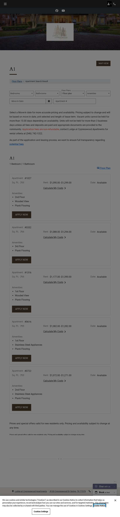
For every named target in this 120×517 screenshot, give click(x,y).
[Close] (115, 500)
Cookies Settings (41, 511)
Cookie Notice (99, 506)
